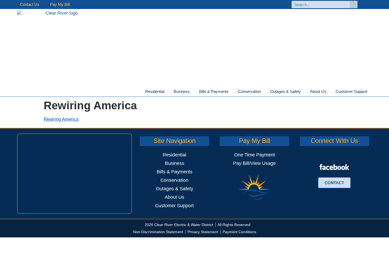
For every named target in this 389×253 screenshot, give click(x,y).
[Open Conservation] (264, 92)
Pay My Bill (60, 4)
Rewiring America (61, 119)
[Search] (354, 4)
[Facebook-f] (367, 4)
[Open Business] (193, 92)
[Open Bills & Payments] (232, 92)
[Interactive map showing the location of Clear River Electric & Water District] (74, 173)
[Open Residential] (167, 92)
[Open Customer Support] (370, 92)
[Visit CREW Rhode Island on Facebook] (334, 167)
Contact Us (29, 4)
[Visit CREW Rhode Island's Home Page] (59, 52)
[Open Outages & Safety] (304, 92)
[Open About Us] (329, 92)
